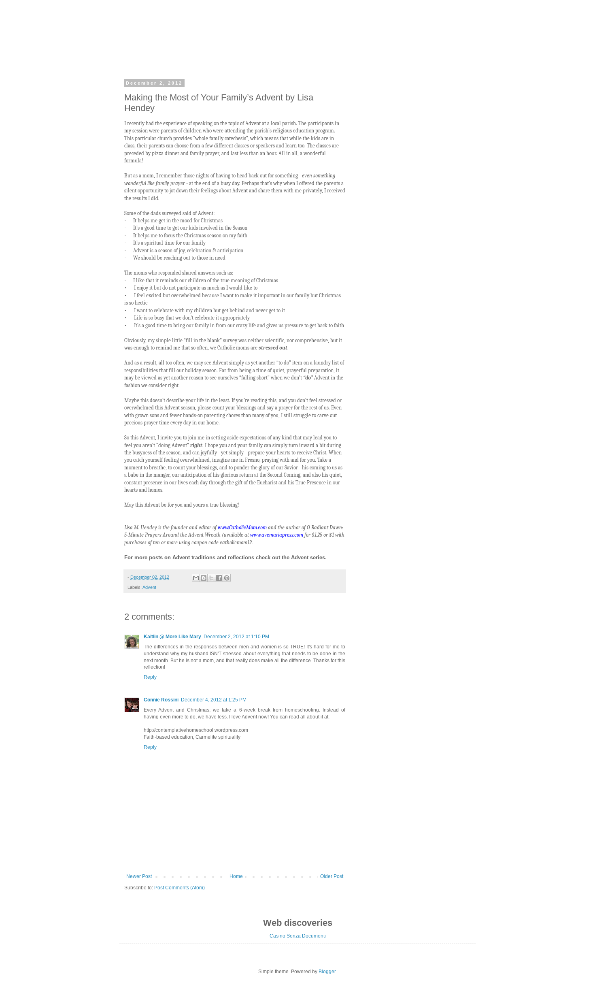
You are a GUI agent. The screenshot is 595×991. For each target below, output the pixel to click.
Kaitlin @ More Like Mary (172, 636)
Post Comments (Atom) (179, 888)
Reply (150, 677)
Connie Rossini (161, 700)
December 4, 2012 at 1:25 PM (213, 700)
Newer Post (139, 876)
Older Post (331, 876)
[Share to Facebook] (219, 578)
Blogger (327, 971)
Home (236, 876)
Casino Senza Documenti (298, 936)
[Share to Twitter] (211, 578)
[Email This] (196, 578)
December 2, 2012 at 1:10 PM (236, 636)
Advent (149, 587)
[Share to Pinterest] (227, 578)
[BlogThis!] (204, 578)
